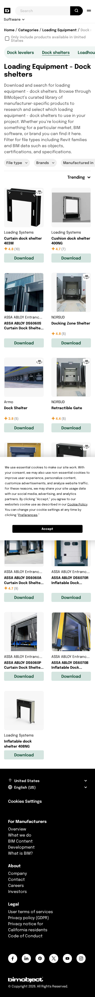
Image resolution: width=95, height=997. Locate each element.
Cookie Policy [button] (77, 504)
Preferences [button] (27, 514)
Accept (47, 528)
